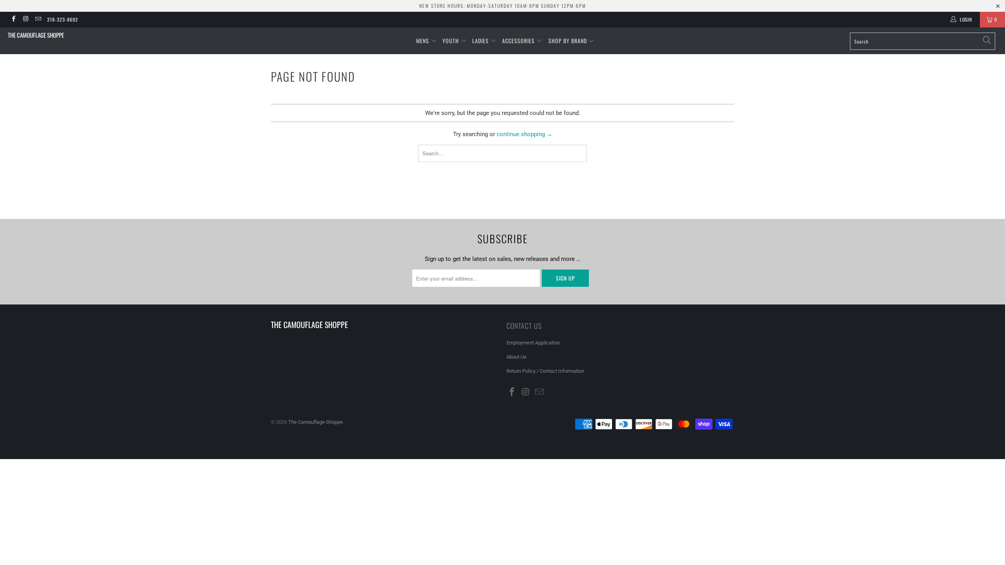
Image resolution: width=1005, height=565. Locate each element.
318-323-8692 (62, 19)
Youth (451, 40)
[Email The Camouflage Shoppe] (38, 19)
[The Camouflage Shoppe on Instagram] (25, 19)
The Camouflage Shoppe (36, 35)
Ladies (481, 40)
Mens (423, 40)
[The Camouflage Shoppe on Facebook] (13, 19)
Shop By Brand (568, 40)
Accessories (519, 40)
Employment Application (533, 343)
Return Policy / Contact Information (545, 371)
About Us (516, 357)
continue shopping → (524, 134)
